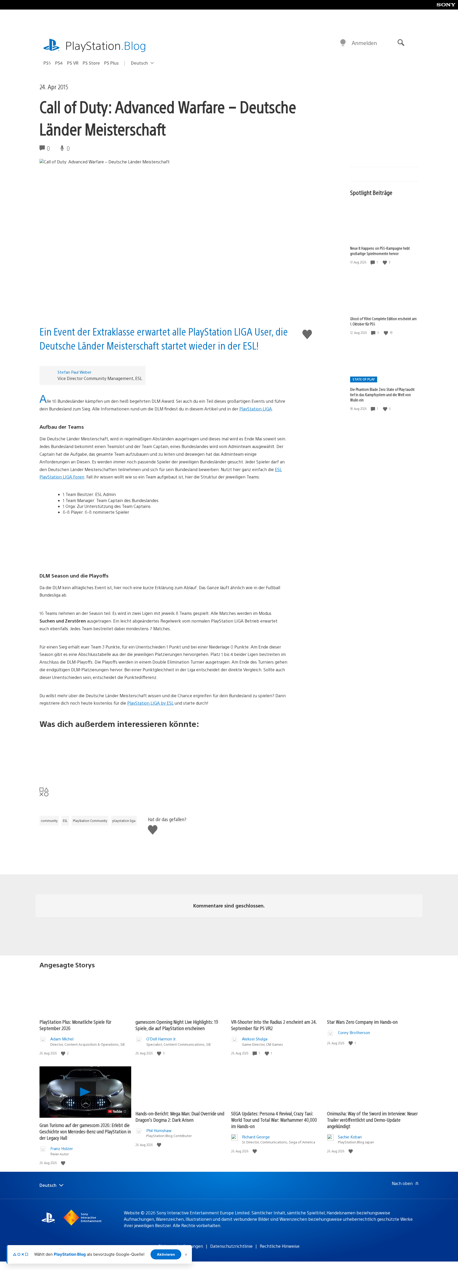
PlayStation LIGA (255, 409)
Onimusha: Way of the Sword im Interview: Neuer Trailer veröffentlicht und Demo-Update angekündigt (372, 1119)
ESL (65, 821)
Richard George (256, 1136)
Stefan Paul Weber (74, 371)
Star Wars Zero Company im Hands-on (362, 1022)
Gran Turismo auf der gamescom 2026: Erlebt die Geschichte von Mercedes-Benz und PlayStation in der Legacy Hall (85, 1131)
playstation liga (123, 821)
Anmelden (364, 42)
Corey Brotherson (354, 1032)
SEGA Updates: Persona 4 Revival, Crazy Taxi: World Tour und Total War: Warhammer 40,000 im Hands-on (274, 1119)
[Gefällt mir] (385, 262)
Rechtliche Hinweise (280, 1246)
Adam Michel (61, 1038)
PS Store (91, 63)
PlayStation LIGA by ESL (150, 703)
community (49, 821)
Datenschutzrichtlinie (231, 1246)
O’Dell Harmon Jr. (161, 1038)
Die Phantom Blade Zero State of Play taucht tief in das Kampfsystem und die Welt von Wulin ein (382, 394)
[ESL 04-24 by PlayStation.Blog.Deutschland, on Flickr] (163, 541)
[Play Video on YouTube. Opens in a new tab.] (117, 1111)
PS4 (59, 63)
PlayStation (105, 45)
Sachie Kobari (350, 1136)
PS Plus (111, 63)
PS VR (72, 63)
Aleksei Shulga (254, 1038)
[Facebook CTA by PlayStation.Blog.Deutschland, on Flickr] (163, 753)
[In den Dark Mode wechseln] (343, 43)
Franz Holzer (61, 1148)
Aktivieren (166, 1254)
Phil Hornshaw (158, 1130)
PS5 (47, 63)
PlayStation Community (90, 821)
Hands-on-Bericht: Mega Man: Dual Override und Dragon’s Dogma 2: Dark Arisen (179, 1116)
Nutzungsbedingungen (180, 1246)
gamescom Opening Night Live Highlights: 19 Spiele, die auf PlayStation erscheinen (176, 1025)
